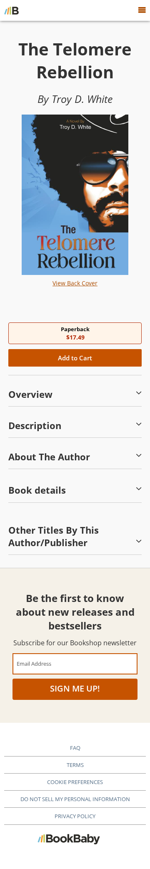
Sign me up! (75, 688)
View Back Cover (75, 283)
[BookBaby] (11, 10)
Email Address (34, 663)
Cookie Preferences (75, 782)
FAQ (75, 748)
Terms (75, 765)
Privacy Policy (75, 816)
